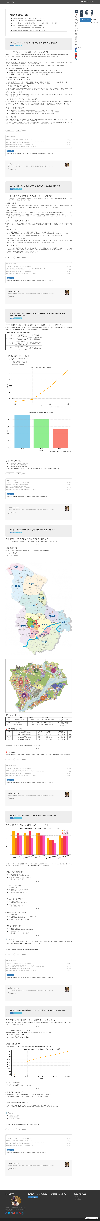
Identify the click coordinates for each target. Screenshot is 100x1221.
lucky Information (88, 1)
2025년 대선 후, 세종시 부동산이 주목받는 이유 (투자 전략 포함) (31, 20)
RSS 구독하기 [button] (87, 19)
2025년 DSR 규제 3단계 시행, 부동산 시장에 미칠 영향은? (30, 18)
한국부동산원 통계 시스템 (14, 1115)
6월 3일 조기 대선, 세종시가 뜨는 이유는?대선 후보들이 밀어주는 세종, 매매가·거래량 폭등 (37, 23)
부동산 (12, 45)
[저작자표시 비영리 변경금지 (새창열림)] (24, 130)
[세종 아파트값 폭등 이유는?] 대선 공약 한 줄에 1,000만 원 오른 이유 (32, 30)
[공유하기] (11, 130)
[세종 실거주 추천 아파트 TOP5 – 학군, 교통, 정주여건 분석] (31, 28)
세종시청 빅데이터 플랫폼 (14, 1118)
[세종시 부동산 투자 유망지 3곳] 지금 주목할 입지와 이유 (30, 25)
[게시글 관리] (13, 130)
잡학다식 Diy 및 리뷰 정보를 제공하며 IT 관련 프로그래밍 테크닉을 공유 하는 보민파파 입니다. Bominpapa (31, 166)
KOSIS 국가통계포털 (13, 1117)
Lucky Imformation (14, 164)
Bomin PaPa (9, 2)
